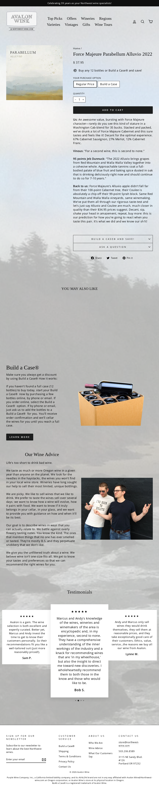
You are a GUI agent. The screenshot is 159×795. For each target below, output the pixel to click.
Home (76, 48)
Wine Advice (95, 748)
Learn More (19, 437)
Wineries (88, 18)
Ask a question (112, 246)
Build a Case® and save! (112, 238)
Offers (71, 18)
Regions (105, 18)
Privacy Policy (66, 761)
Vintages (71, 25)
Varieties (53, 25)
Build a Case (108, 84)
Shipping (64, 751)
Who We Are (96, 742)
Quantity (78, 93)
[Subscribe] (44, 759)
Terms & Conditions (70, 756)
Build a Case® (67, 746)
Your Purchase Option (87, 77)
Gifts (86, 25)
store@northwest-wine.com (129, 744)
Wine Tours (103, 25)
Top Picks (55, 18)
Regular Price (85, 84)
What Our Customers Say (100, 755)
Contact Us (65, 766)
